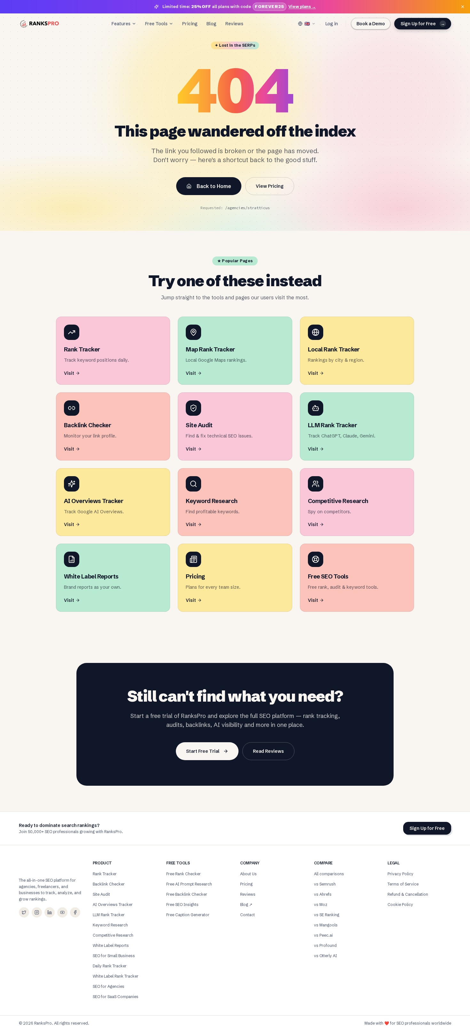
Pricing (190, 24)
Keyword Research (110, 925)
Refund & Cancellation (408, 894)
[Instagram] (37, 912)
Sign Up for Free (423, 24)
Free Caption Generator (187, 914)
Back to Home (214, 186)
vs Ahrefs (323, 894)
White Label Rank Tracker (115, 976)
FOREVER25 (269, 6)
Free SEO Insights (182, 904)
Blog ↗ (246, 904)
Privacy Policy (400, 873)
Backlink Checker (109, 884)
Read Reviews (268, 751)
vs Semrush (325, 884)
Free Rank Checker (183, 873)
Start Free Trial (202, 751)
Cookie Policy (400, 904)
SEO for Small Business (114, 955)
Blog (211, 24)
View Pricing (270, 186)
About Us (248, 873)
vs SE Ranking (326, 914)
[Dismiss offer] (462, 6)
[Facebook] (75, 912)
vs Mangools (326, 925)
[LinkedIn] (49, 912)
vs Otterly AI (325, 955)
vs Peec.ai (323, 935)
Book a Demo (370, 24)
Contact (247, 914)
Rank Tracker (105, 873)
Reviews (234, 24)
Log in (331, 24)
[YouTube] (62, 912)
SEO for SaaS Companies (115, 996)
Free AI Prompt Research (189, 884)
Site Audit (101, 894)
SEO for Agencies (108, 986)
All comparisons (329, 873)
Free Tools (156, 24)
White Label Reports (111, 945)
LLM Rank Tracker (109, 914)
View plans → (302, 6)
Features (121, 24)
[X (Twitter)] (24, 912)
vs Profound (325, 945)
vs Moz (320, 904)
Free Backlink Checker (186, 894)
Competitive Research (113, 935)
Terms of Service (403, 884)
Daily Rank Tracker (110, 966)
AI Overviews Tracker (113, 904)
